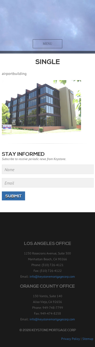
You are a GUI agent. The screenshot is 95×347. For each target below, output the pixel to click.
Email (9, 183)
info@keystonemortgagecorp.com (52, 276)
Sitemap (87, 339)
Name (9, 169)
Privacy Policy (70, 339)
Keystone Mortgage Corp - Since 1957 (47, 20)
